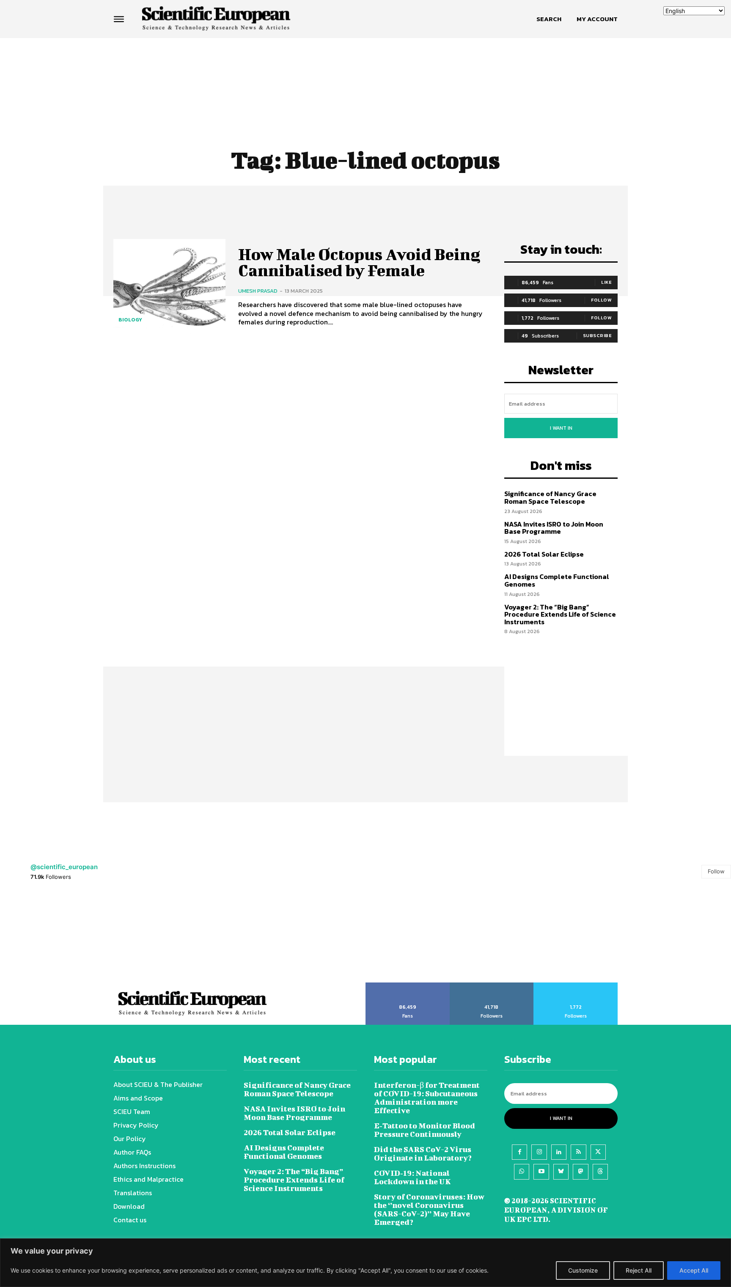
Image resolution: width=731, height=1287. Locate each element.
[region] (365, 1262)
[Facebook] (519, 1152)
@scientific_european (64, 867)
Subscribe (597, 335)
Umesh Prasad (258, 291)
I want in (561, 428)
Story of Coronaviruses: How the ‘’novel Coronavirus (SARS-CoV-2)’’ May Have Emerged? (429, 1209)
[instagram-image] (45, 936)
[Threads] (600, 1171)
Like (606, 282)
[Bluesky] (561, 1171)
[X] (598, 1152)
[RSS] (578, 1152)
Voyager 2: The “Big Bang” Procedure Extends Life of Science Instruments (560, 614)
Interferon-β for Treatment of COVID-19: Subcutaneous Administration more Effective (427, 1098)
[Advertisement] (365, 71)
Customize (583, 1270)
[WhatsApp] (521, 1171)
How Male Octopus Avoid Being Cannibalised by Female (359, 262)
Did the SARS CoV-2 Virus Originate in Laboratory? (423, 1153)
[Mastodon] (580, 1171)
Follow (601, 299)
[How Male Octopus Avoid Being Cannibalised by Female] (169, 286)
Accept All (693, 1270)
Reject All (638, 1270)
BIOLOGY (130, 320)
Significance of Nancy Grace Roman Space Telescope (550, 497)
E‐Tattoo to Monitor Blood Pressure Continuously (424, 1130)
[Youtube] (541, 1171)
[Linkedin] (558, 1152)
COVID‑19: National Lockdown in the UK (412, 1177)
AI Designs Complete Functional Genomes (556, 580)
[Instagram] (539, 1152)
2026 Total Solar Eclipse (544, 554)
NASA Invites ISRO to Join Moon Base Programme (553, 528)
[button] (548, 19)
